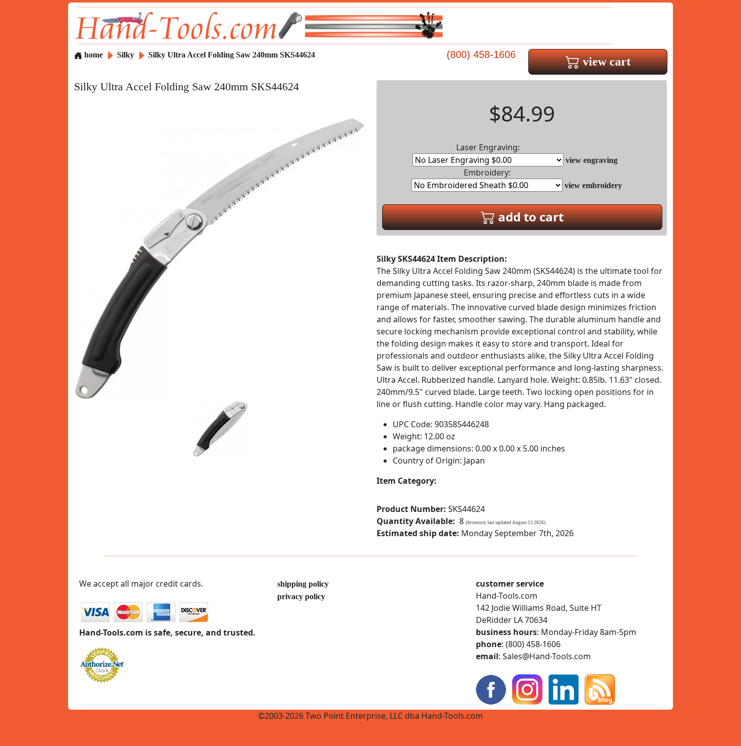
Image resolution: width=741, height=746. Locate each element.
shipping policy (303, 584)
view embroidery (593, 185)
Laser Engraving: (488, 147)
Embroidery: (487, 172)
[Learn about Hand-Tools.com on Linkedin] (563, 688)
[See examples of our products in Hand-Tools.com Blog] (600, 688)
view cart (605, 61)
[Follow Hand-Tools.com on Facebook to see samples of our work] (491, 688)
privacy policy (301, 596)
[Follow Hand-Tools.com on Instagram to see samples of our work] (527, 688)
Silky (126, 54)
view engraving (592, 160)
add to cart (529, 216)
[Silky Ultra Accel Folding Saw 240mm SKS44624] (219, 258)
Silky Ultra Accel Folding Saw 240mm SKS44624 (231, 54)
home (92, 54)
